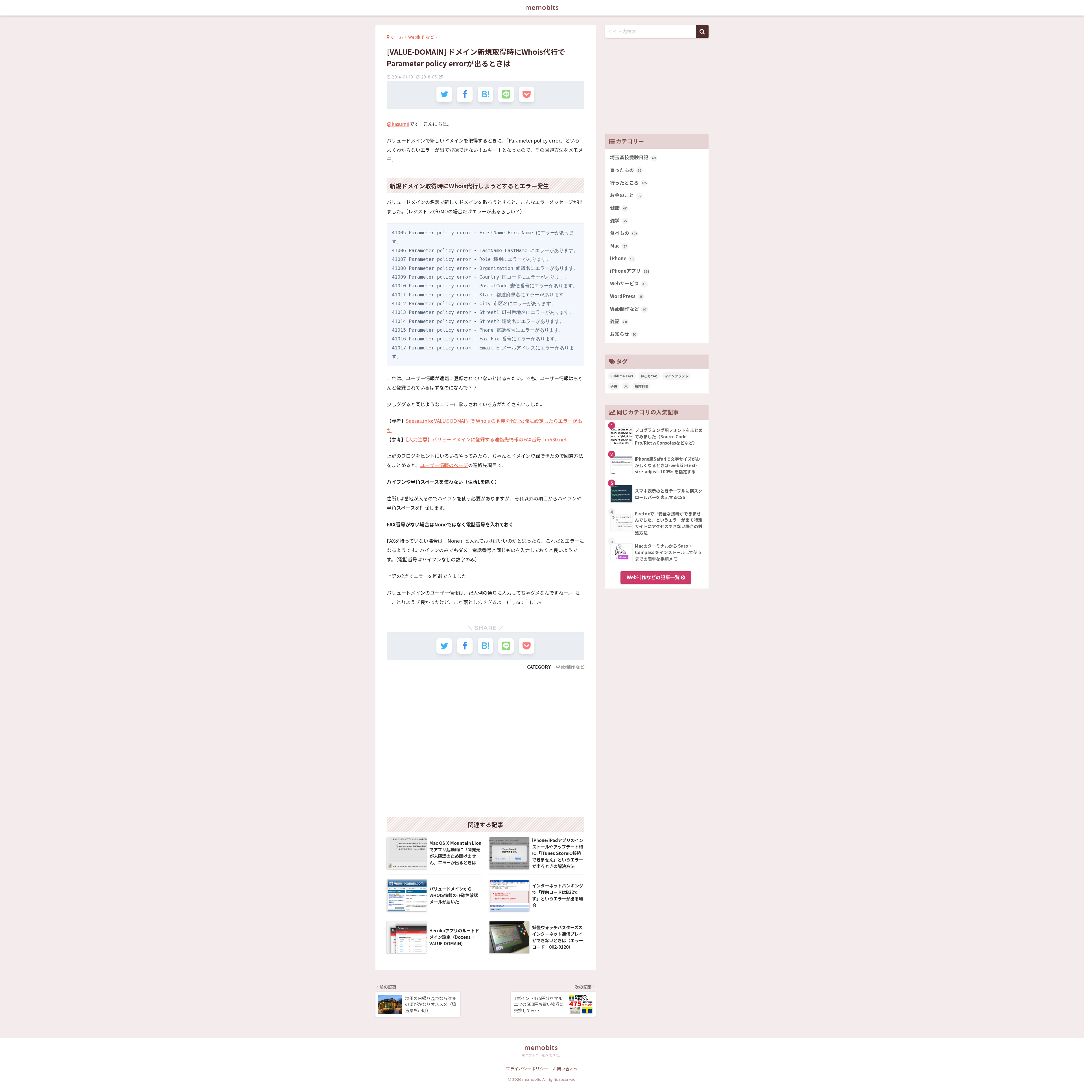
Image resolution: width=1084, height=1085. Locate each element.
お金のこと (626, 195)
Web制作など (570, 667)
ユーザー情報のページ (444, 465)
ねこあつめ (649, 375)
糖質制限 (641, 386)
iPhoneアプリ (629, 270)
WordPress (626, 296)
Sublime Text (621, 375)
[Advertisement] (485, 745)
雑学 (618, 220)
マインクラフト (676, 375)
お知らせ (623, 334)
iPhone (622, 258)
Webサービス (628, 283)
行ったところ (628, 182)
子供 (613, 386)
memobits (542, 7)
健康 (618, 207)
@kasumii (398, 123)
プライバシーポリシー (527, 1068)
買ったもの (625, 170)
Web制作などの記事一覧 (654, 577)
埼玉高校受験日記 (633, 157)
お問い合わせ (565, 1068)
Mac (618, 245)
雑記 (618, 321)
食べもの (624, 232)
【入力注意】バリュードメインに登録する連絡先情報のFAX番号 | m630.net (486, 439)
